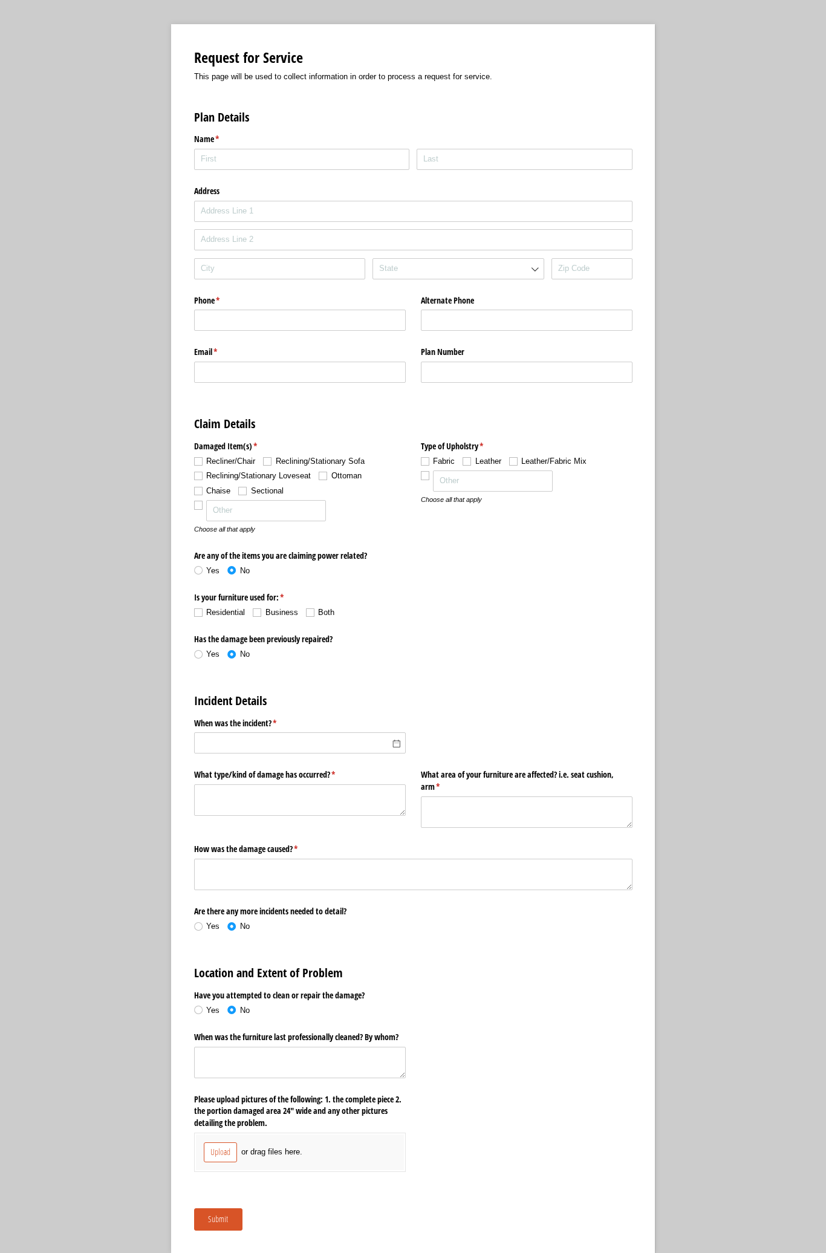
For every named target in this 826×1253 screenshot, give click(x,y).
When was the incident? (249, 723)
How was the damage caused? (260, 848)
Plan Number (442, 351)
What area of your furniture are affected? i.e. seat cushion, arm (517, 780)
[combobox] (458, 268)
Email (220, 351)
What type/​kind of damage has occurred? (279, 774)
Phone (221, 300)
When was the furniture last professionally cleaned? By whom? (296, 1037)
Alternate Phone (447, 300)
